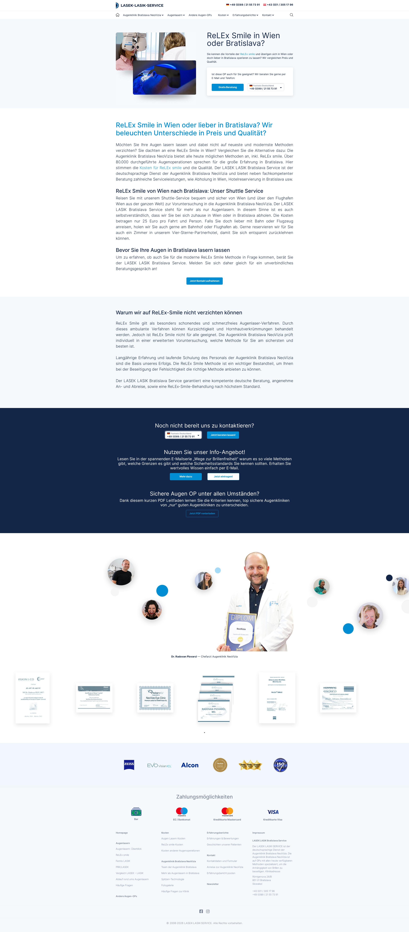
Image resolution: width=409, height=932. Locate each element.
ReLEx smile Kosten (172, 844)
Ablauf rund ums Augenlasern (132, 879)
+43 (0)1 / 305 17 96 (280, 4)
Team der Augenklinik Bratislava (178, 867)
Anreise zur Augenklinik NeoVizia (225, 867)
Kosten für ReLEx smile (161, 167)
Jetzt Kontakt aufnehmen (204, 280)
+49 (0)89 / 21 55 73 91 (245, 4)
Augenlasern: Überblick (129, 848)
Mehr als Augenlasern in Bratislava (180, 873)
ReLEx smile (247, 54)
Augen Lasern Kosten (173, 838)
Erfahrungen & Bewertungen (223, 838)
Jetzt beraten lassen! (223, 434)
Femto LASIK (123, 861)
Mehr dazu (186, 476)
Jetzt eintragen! (223, 476)
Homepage (122, 832)
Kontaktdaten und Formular (222, 861)
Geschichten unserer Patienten (224, 844)
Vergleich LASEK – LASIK (129, 873)
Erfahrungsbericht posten (221, 873)
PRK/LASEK (122, 867)
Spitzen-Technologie (172, 879)
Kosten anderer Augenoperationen (180, 850)
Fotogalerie (167, 885)
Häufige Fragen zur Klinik (175, 891)
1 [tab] (204, 732)
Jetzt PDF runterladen (202, 513)
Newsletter (213, 884)
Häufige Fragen (124, 885)
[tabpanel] (33, 698)
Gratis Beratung (228, 87)
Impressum (258, 832)
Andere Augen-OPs (126, 896)
